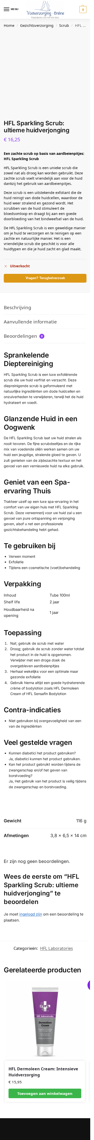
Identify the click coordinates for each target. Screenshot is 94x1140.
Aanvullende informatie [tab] (30, 321)
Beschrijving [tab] (17, 307)
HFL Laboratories (56, 948)
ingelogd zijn (30, 914)
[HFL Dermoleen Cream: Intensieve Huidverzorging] (45, 1021)
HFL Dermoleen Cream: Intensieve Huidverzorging (43, 1072)
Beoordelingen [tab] (23, 336)
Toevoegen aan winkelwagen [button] (44, 1093)
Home (9, 25)
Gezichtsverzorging (36, 25)
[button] (82, 9)
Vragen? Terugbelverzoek (45, 278)
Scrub (64, 25)
